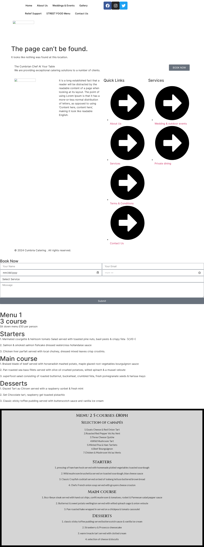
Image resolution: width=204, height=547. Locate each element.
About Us (42, 5)
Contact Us (81, 13)
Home (29, 5)
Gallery (83, 5)
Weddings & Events (63, 5)
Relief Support (33, 13)
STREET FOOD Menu (58, 13)
